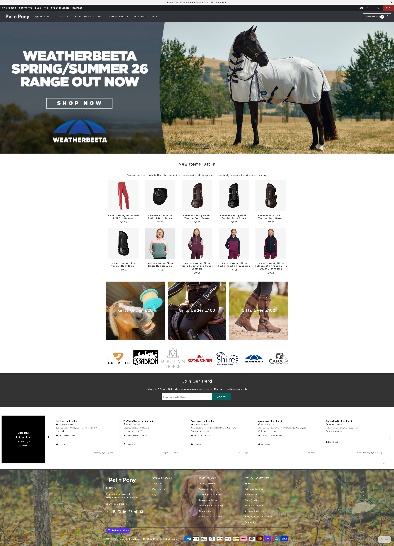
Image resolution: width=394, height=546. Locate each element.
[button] (44, 17)
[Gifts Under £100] (197, 311)
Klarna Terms (205, 511)
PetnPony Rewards (254, 489)
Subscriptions (251, 494)
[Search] (387, 16)
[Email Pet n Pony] (108, 512)
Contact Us (250, 522)
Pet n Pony (118, 539)
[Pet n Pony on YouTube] (141, 512)
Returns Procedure (254, 505)
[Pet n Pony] (17, 16)
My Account (250, 483)
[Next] (285, 358)
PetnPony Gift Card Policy (211, 505)
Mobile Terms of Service (210, 516)
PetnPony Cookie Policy (210, 494)
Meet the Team (159, 489)
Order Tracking (60, 8)
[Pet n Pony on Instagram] (119, 512)
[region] (219, 437)
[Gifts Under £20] (135, 311)
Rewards (77, 8)
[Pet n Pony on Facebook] (114, 512)
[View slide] (197, 88)
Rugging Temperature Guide (258, 516)
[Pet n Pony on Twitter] (136, 512)
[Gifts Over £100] (258, 311)
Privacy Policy (205, 489)
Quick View (123, 202)
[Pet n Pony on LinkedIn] (125, 512)
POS (147, 539)
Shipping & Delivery (254, 511)
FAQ (46, 8)
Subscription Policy (208, 500)
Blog (38, 8)
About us (156, 483)
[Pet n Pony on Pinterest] (130, 512)
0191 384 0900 (9, 8)
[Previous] (108, 358)
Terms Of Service (207, 483)
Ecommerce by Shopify (165, 539)
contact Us (25, 8)
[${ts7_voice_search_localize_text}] (382, 16)
